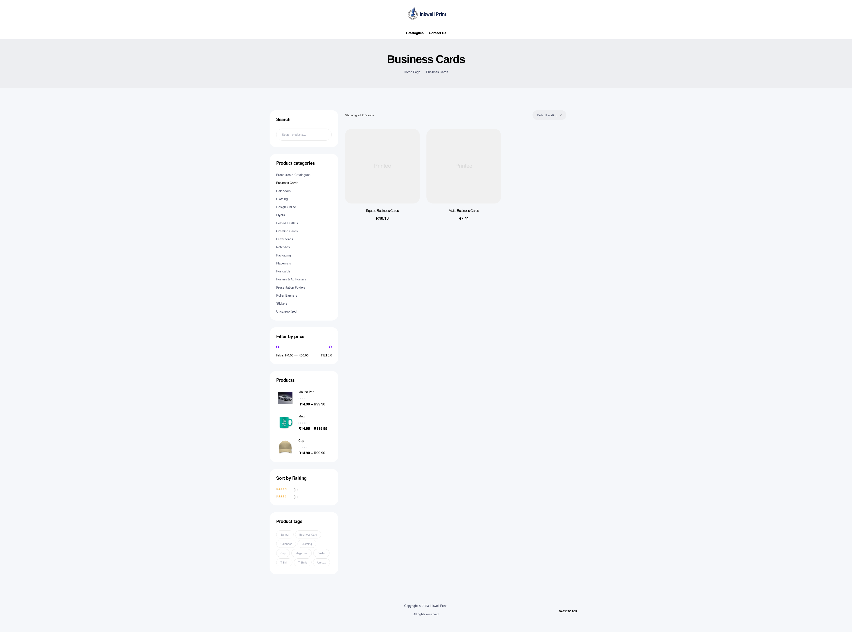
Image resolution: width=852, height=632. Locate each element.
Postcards (283, 271)
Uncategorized (286, 311)
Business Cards (287, 182)
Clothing (282, 199)
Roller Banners (286, 295)
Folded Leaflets (287, 223)
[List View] (580, 115)
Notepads (283, 247)
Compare (409, 163)
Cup (283, 553)
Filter (326, 355)
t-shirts (302, 562)
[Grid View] (573, 115)
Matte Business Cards (464, 210)
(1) (287, 489)
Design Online (286, 207)
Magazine (302, 553)
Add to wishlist (409, 141)
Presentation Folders (291, 287)
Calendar (286, 544)
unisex (321, 562)
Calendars (283, 191)
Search (326, 135)
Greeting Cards (287, 231)
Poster (321, 553)
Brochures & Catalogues (293, 174)
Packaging (283, 255)
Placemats (283, 263)
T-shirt (284, 562)
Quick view (409, 152)
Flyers (280, 215)
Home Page (412, 72)
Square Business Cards (382, 210)
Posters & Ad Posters (291, 279)
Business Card (308, 534)
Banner (284, 534)
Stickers (281, 303)
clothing (307, 544)
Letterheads (284, 239)
